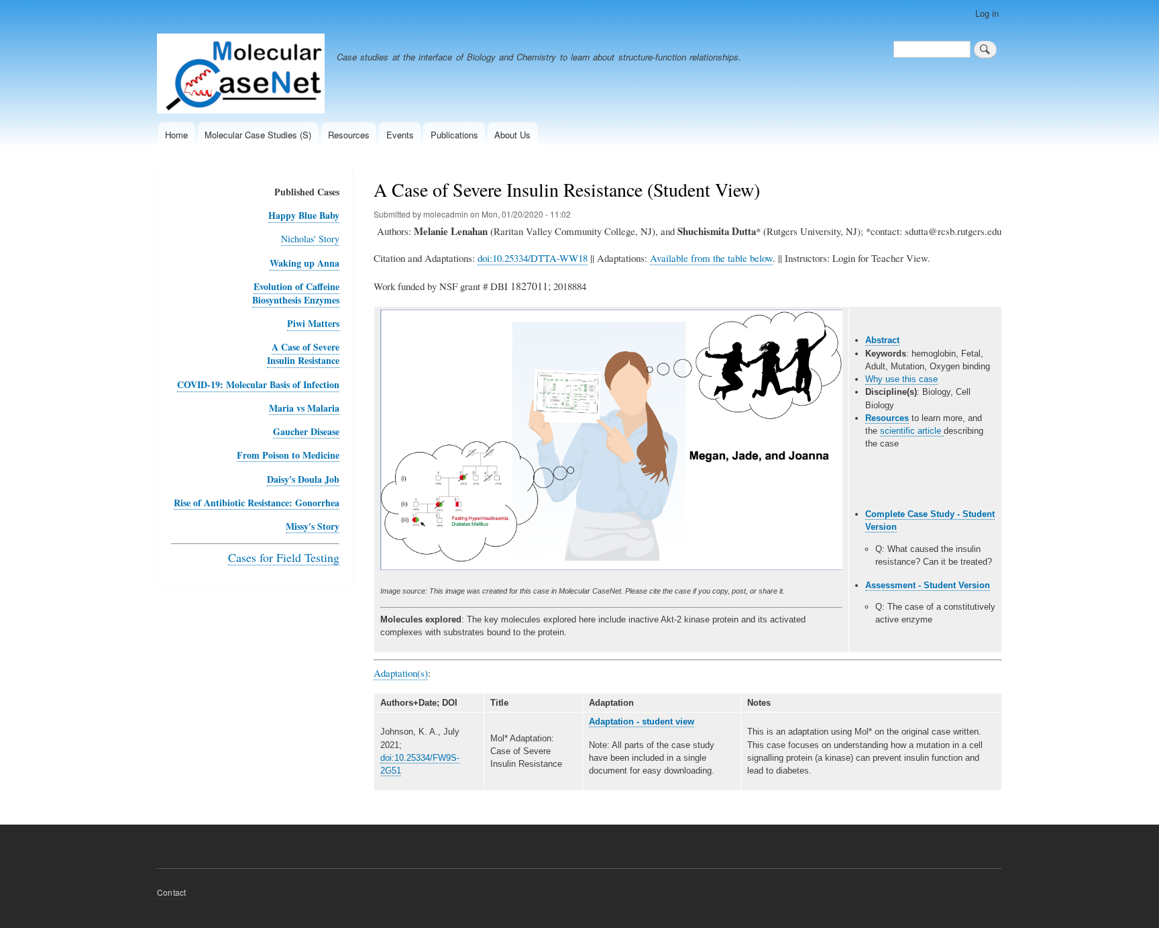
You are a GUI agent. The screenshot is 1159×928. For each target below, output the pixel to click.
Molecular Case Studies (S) (258, 134)
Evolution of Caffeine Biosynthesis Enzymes (295, 293)
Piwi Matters (313, 323)
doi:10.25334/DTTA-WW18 (533, 258)
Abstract (882, 340)
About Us (512, 134)
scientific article (912, 431)
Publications (454, 134)
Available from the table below (711, 258)
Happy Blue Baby (303, 215)
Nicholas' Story (310, 238)
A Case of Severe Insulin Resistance (303, 353)
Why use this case (901, 379)
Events (400, 134)
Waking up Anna (304, 263)
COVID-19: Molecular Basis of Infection (258, 384)
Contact (171, 892)
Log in (987, 13)
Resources (349, 134)
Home (176, 134)
